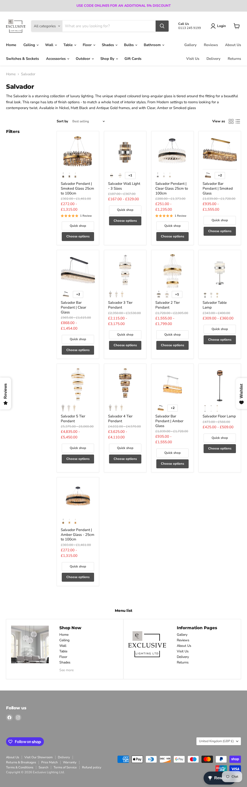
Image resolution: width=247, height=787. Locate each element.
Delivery (213, 58)
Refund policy (91, 767)
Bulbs (129, 44)
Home (11, 44)
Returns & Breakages (21, 762)
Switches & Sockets (22, 58)
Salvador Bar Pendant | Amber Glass (169, 421)
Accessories (56, 58)
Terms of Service (65, 767)
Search (43, 767)
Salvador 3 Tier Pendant (120, 305)
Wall (49, 44)
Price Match (49, 762)
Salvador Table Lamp (215, 305)
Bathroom (153, 44)
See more (66, 670)
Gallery (190, 44)
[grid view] (231, 121)
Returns (234, 58)
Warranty (69, 762)
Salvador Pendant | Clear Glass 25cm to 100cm (171, 188)
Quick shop (78, 226)
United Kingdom (216, 741)
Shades (108, 44)
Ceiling (29, 44)
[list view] (237, 121)
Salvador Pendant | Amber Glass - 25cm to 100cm (77, 534)
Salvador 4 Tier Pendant (120, 418)
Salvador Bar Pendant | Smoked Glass (218, 188)
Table (68, 44)
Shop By (107, 58)
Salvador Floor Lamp (219, 416)
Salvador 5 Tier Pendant (73, 418)
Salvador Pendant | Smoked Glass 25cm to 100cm (77, 188)
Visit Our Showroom (38, 757)
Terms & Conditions (19, 767)
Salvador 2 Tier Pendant (167, 305)
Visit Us (192, 58)
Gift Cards (132, 58)
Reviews (211, 44)
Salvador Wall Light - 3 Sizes (124, 186)
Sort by (62, 121)
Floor (88, 44)
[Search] (162, 26)
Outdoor (83, 58)
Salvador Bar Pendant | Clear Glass (73, 307)
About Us (233, 44)
